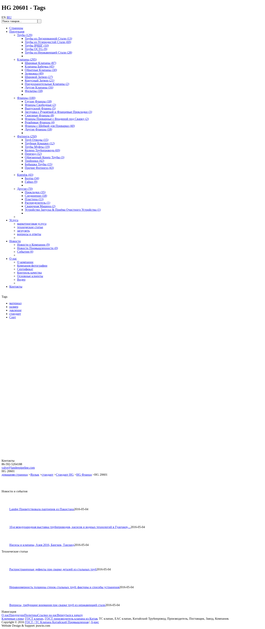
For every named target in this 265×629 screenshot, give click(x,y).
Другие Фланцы (38, 129)
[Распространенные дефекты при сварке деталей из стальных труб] (7, 566)
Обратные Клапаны (41, 70)
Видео (21, 279)
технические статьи (30, 227)
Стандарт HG (65, 474)
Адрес (95, 622)
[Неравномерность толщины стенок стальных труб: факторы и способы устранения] (7, 584)
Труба (24, 35)
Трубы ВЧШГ (37, 45)
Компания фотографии (32, 265)
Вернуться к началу (70, 615)
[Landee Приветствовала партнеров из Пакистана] (7, 506)
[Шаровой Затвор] (25, 412)
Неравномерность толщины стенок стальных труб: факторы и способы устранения (64, 587)
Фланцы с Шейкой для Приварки (50, 126)
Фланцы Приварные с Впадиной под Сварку (57, 119)
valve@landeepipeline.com (18, 467)
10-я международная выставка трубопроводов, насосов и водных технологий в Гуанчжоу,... (70, 527)
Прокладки (35, 192)
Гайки (31, 181)
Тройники (34, 160)
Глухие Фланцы (38, 101)
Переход (33, 153)
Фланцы (26, 98)
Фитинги (27, 136)
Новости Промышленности (37, 248)
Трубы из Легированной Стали (48, 38)
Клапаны (26, 59)
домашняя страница (15, 474)
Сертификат (25, 269)
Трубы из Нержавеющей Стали (48, 52)
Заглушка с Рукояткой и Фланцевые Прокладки (58, 112)
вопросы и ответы (29, 234)
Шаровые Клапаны (40, 63)
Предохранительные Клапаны (47, 84)
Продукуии (16, 615)
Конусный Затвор (39, 80)
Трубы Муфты (37, 146)
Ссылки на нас (47, 615)
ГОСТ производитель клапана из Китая (71, 618)
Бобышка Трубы (38, 164)
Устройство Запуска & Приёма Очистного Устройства (63, 209)
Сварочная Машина (40, 206)
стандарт (47, 474)
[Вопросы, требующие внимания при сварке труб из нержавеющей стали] (7, 602)
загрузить (23, 230)
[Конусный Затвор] (25, 458)
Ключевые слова (12, 618)
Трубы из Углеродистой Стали (48, 42)
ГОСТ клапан (34, 618)
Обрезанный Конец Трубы (44, 157)
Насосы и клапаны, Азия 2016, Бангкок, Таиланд (41, 545)
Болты (32, 178)
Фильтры (34, 91)
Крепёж (25, 174)
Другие (25, 188)
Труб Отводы (36, 139)
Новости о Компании (33, 244)
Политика (30, 615)
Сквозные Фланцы (39, 115)
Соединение (36, 195)
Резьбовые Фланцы (40, 122)
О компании (25, 262)
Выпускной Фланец (40, 108)
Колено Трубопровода (42, 150)
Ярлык (34, 474)
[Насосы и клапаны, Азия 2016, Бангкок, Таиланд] (7, 542)
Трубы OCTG (36, 49)
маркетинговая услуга (31, 223)
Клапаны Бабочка (39, 66)
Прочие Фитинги (39, 167)
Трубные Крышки (40, 143)
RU (9, 17)
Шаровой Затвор (39, 77)
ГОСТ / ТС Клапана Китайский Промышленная (57, 622)
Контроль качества (29, 272)
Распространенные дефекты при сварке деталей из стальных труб (52, 569)
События (25, 251)
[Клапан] (25, 366)
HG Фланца (84, 474)
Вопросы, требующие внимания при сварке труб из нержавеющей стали (57, 605)
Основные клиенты (30, 276)
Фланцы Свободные (40, 105)
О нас (5, 615)
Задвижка (34, 73)
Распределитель (37, 202)
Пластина (34, 199)
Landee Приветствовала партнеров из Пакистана (41, 509)
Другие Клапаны (39, 87)
